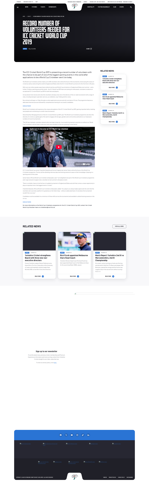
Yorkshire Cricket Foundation (74, 1)
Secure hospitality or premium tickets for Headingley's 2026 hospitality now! (113, 135)
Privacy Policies (112, 477)
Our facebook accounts (60, 435)
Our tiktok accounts (83, 435)
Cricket (29, 16)
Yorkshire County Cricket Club (74, 6)
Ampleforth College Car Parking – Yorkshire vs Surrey (120, 1)
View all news (119, 226)
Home (24, 16)
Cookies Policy (121, 477)
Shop (37, 1)
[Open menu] (18, 7)
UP (27, 106)
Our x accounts (66, 435)
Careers (105, 477)
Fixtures (34, 7)
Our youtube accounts (71, 435)
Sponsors (19, 1)
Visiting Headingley (104, 7)
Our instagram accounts (77, 435)
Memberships (52, 7)
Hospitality (90, 7)
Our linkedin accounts (88, 435)
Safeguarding (130, 477)
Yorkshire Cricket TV (28, 1)
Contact (85, 1)
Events (122, 7)
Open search (131, 7)
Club (114, 7)
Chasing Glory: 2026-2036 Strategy (97, 1)
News (26, 7)
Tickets (43, 7)
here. (55, 362)
